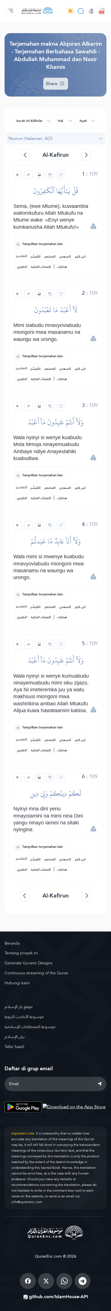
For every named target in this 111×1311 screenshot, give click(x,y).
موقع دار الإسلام (19, 1006)
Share (52, 83)
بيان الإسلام (14, 1036)
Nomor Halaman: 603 (30, 138)
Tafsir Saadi (14, 1046)
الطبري (22, 267)
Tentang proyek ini (21, 953)
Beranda (12, 943)
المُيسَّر (35, 256)
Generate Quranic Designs (28, 963)
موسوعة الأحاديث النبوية (24, 1016)
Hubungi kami (17, 983)
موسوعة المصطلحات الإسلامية (30, 1026)
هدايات (62, 267)
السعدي (65, 256)
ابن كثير (80, 256)
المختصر (50, 256)
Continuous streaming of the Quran (36, 973)
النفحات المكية (41, 267)
